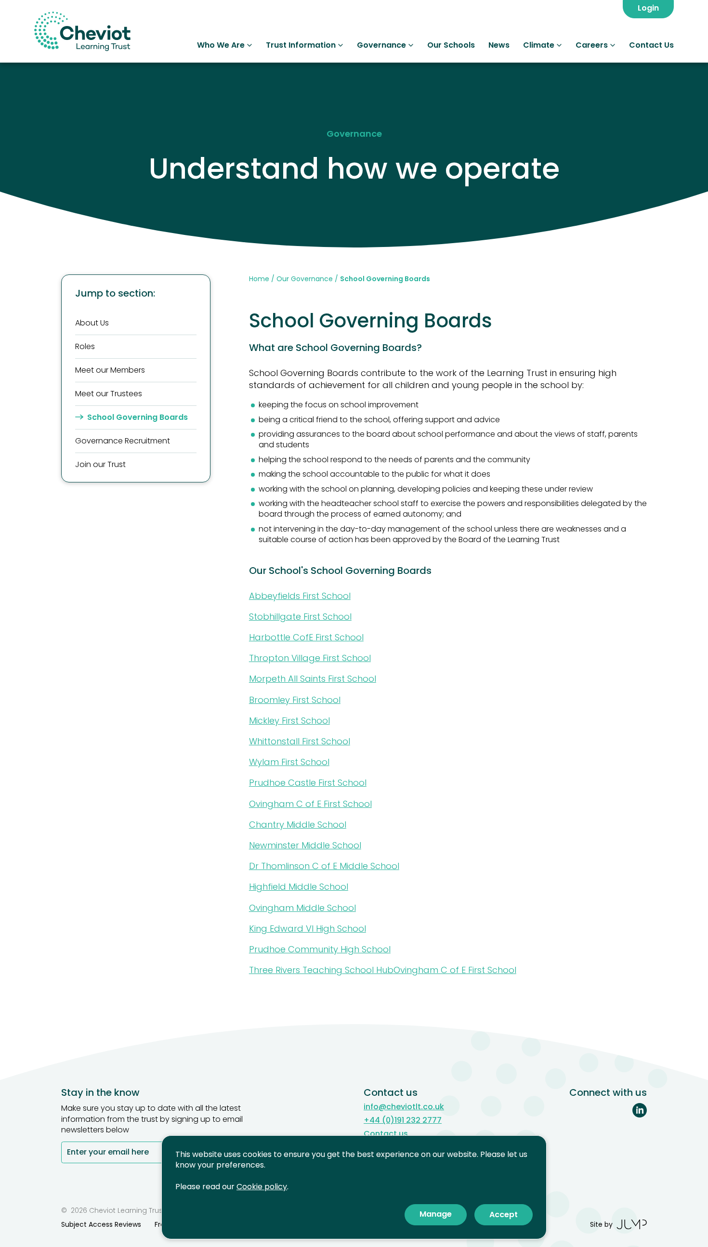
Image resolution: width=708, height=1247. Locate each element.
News (499, 45)
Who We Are (221, 45)
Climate (538, 45)
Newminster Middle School (305, 845)
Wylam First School (289, 762)
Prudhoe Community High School (320, 949)
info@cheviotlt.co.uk (404, 1107)
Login (648, 7)
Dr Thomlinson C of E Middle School (324, 866)
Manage (436, 1214)
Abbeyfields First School (300, 596)
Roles (85, 346)
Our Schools (451, 45)
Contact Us (651, 45)
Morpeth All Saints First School (312, 679)
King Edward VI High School (307, 928)
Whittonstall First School (299, 741)
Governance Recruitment (122, 440)
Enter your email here (108, 1152)
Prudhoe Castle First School (308, 783)
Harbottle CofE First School (306, 637)
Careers (592, 45)
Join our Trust (100, 464)
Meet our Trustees (108, 393)
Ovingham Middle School (302, 908)
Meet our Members (110, 370)
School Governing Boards (137, 417)
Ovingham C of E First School (310, 804)
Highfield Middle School (298, 887)
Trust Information (301, 45)
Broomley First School (295, 700)
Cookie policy (261, 1186)
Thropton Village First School (310, 658)
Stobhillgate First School (300, 617)
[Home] (82, 31)
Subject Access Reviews (101, 1224)
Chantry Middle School (297, 824)
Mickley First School (289, 720)
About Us (92, 322)
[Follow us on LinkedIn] (639, 1110)
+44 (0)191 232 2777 (403, 1120)
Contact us (386, 1134)
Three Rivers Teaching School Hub (321, 970)
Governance (381, 45)
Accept (503, 1214)
